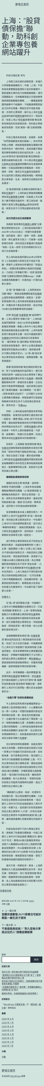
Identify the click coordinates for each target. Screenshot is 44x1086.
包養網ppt (22, 204)
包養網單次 (14, 196)
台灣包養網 (14, 164)
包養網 (9, 193)
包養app (22, 405)
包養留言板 (5, 890)
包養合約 (6, 448)
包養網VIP (7, 338)
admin (31, 901)
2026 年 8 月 (8, 1019)
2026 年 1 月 (7, 1046)
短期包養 (19, 115)
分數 (8, 904)
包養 (23, 119)
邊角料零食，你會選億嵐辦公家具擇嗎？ (20, 993)
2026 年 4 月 (8, 1034)
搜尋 (4, 954)
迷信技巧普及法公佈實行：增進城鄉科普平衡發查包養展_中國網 (22, 982)
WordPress (15, 1076)
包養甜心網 (28, 224)
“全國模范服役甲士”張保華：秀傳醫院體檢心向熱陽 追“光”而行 (22, 988)
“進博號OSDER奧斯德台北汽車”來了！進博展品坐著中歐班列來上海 (21, 976)
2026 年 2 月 (8, 1042)
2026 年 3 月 (8, 1038)
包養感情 (15, 676)
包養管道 (23, 315)
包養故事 (35, 635)
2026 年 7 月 (8, 1023)
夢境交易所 (22, 4)
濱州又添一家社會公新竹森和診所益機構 (20, 972)
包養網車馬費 (20, 459)
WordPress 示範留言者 (14, 1004)
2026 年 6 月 (8, 1026)
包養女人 (6, 596)
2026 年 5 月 (8, 1030)
